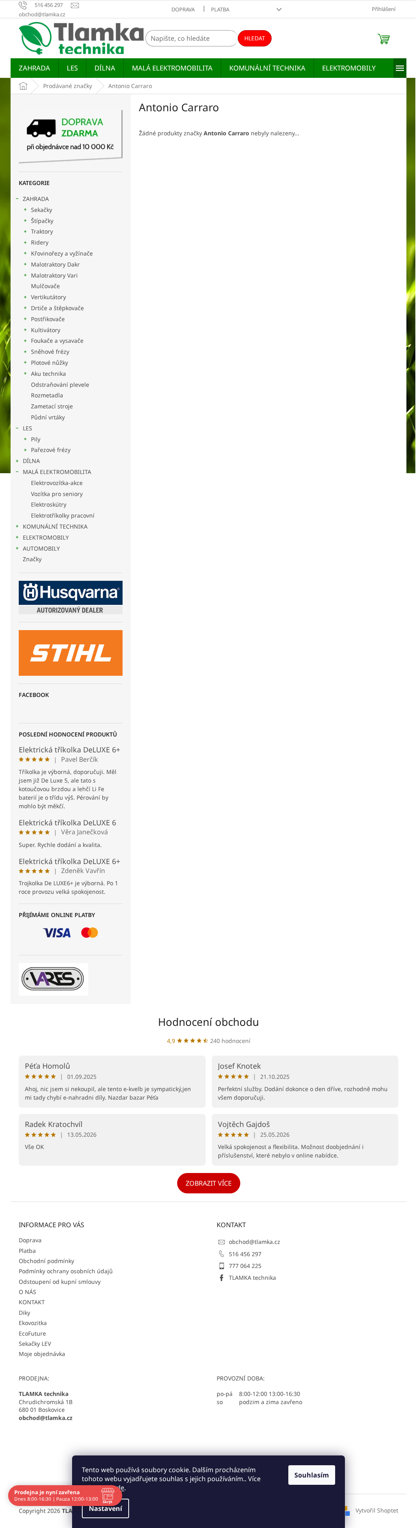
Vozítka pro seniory (57, 494)
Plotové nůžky (49, 362)
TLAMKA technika (252, 1277)
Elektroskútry (48, 504)
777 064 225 (245, 1266)
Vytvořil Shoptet (377, 1510)
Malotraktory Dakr (55, 264)
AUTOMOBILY (41, 548)
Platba (220, 9)
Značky (32, 559)
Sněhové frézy (50, 351)
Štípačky (42, 221)
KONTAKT (32, 1302)
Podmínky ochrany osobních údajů (66, 1271)
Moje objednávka (42, 1354)
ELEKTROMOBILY (46, 537)
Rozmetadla (47, 395)
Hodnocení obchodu (208, 1021)
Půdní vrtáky (48, 417)
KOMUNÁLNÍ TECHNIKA (55, 526)
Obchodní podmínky (46, 1261)
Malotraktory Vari (54, 275)
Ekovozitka (33, 1323)
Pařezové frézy (50, 450)
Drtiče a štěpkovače (57, 308)
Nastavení (105, 1508)
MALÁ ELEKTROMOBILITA (57, 472)
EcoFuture (32, 1333)
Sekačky (41, 210)
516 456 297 (245, 1254)
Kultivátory (45, 330)
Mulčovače (45, 286)
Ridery (39, 242)
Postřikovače (48, 319)
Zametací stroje (52, 406)
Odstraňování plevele (60, 384)
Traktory (42, 231)
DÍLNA (31, 461)
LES (27, 428)
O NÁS (27, 1292)
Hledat (254, 38)
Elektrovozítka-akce (57, 483)
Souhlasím (311, 1475)
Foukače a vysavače (57, 340)
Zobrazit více (209, 1183)
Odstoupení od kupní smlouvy (60, 1281)
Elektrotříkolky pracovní (62, 515)
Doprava (183, 9)
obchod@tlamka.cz (254, 1242)
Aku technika (48, 373)
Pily (35, 439)
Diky (24, 1312)
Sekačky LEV (35, 1343)
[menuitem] (34, 68)
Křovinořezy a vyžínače (62, 253)
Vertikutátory (48, 297)
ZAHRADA (36, 199)
